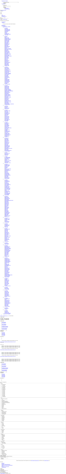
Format (2, 444)
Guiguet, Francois (7, 135)
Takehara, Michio (7, 280)
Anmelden (2, 458)
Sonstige (3, 420)
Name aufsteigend (4, 324)
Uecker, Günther (7, 288)
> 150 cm (3, 448)
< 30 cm (3, 445)
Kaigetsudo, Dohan (7, 164)
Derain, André (6, 96)
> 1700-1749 (3, 385)
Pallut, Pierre (6, 229)
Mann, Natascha (7, 199)
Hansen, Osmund (7, 140)
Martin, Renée (6, 201)
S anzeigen (6, 257)
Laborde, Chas (6, 180)
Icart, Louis (6, 153)
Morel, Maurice (7, 211)
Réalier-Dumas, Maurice (8, 248)
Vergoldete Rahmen (4, 454)
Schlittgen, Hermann (7, 260)
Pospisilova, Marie (7, 239)
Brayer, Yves (6, 58)
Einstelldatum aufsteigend (5, 326)
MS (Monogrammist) (7, 212)
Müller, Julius (6, 214)
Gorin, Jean (6, 132)
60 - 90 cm (3, 446)
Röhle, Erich (6, 254)
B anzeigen (6, 36)
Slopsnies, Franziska (7, 269)
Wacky (6, 299)
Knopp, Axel (6, 172)
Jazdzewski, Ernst (7, 159)
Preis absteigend (4, 364)
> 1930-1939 (3, 391)
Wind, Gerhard (6, 304)
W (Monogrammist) (7, 298)
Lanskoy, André (7, 183)
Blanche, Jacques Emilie (8, 48)
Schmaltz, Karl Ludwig (8, 261)
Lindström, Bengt (7, 190)
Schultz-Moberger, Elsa (8, 265)
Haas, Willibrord (7, 138)
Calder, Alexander (7, 68)
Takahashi (6, 279)
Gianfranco (6, 130)
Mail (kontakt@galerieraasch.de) (35, 460)
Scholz (6, 263)
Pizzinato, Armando (7, 237)
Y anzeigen (6, 307)
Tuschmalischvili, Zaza (7, 285)
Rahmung (2, 449)
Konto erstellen (7, 8)
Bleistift (3, 430)
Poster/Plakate (2, 441)
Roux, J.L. (6, 255)
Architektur (3, 400)
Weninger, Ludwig (7, 302)
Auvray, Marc (6, 34)
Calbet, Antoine (7, 67)
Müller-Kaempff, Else (7, 215)
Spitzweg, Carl (6, 273)
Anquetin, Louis (7, 33)
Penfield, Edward (7, 232)
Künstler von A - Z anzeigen (6, 26)
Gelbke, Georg (6, 126)
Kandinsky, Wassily (7, 165)
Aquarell (3, 423)
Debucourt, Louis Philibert (8, 90)
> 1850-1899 (3, 388)
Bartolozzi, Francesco (7, 39)
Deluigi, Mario (6, 93)
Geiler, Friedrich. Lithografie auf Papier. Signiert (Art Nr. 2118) (8, 341)
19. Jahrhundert (4, 386)
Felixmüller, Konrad (7, 113)
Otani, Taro (6, 226)
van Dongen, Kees (7, 104)
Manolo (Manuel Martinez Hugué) (9, 200)
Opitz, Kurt (6, 224)
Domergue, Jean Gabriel (8, 100)
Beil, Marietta (6, 43)
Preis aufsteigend (4, 322)
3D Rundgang (3, 15)
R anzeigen (6, 245)
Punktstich (3, 418)
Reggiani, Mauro (7, 249)
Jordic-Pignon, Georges (8, 162)
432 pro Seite (3, 335)
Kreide (2, 432)
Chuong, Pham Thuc (7, 81)
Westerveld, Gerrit (7, 303)
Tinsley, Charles (7, 283)
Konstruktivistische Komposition (6, 402)
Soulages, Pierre (7, 272)
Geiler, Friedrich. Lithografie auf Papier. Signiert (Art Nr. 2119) (8, 349)
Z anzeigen (6, 310)
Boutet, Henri (6, 56)
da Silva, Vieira (7, 258)
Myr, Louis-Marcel (7, 216)
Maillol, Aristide (7, 197)
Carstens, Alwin (7, 72)
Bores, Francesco (7, 52)
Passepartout (3, 452)
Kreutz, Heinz (6, 176)
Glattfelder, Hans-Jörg (7, 131)
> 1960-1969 (3, 393)
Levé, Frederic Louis (7, 188)
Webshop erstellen (2, 473)
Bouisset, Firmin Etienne (8, 54)
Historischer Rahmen (4, 450)
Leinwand (3, 438)
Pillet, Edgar (6, 236)
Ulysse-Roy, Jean (7, 289)
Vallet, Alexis (6, 291)
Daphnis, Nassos (7, 86)
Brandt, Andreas (7, 57)
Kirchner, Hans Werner (7, 170)
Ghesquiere (6, 129)
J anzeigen (6, 156)
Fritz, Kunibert (6, 120)
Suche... (1, 19)
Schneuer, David (7, 262)
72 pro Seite (3, 333)
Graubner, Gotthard (7, 133)
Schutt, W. (6, 266)
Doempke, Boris (7, 99)
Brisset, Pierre (6, 60)
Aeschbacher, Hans (7, 30)
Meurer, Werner (7, 205)
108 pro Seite (3, 375)
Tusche (3, 428)
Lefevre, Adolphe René (8, 184)
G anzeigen (6, 122)
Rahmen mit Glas (4, 453)
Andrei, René (6, 31)
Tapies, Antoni (6, 281)
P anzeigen (6, 228)
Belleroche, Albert (7, 44)
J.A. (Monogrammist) (7, 157)
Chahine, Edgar (7, 76)
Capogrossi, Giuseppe (7, 69)
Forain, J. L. (6, 115)
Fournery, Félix (7, 117)
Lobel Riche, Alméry (7, 191)
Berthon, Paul (6, 45)
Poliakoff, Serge (7, 238)
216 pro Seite (3, 334)
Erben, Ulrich (6, 106)
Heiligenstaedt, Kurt (7, 145)
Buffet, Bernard (7, 64)
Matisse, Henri (6, 203)
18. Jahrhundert (4, 384)
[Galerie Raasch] (3, 10)
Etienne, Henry (7, 108)
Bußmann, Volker (7, 65)
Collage (3, 424)
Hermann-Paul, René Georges (8, 148)
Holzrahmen (3, 451)
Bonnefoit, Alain (7, 51)
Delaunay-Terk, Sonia (7, 92)
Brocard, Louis (7, 61)
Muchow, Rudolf (7, 213)
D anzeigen (6, 85)
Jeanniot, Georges (7, 161)
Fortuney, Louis (7, 116)
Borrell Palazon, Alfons (8, 53)
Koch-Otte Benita (7, 173)
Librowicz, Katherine (7, 189)
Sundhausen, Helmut (7, 275)
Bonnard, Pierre (7, 50)
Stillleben (3, 407)
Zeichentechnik (3, 429)
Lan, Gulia (6, 182)
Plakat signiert (3, 442)
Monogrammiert (4, 412)
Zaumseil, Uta (6, 311)
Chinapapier (3, 436)
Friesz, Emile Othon (7, 119)
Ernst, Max (6, 107)
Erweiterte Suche (5, 19)
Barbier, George (7, 37)
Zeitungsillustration (4, 408)
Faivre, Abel (6, 111)
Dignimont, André (7, 98)
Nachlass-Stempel (4, 413)
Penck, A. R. (6, 231)
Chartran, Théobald (7, 77)
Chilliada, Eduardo (7, 79)
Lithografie (3, 417)
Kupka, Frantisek (7, 178)
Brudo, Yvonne (7, 63)
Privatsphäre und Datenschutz (5, 466)
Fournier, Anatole (7, 118)
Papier (2, 439)
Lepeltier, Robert (7, 187)
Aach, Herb (6, 28)
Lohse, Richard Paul (7, 193)
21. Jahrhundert (4, 396)
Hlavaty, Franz (6, 149)
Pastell (2, 427)
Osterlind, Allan (7, 225)
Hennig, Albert (6, 147)
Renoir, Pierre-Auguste (7, 250)
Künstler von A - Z (4, 16)
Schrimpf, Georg (7, 264)
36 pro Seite (3, 332)
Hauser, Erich (6, 144)
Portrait (3, 406)
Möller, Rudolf (6, 210)
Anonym (6, 32)
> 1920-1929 (3, 390)
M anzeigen (6, 196)
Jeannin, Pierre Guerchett (8, 160)
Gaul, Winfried (6, 124)
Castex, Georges (7, 74)
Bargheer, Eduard (7, 38)
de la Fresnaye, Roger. (7, 110)
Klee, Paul (6, 171)
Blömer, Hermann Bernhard (8, 49)
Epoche (2, 383)
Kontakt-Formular (46, 460)
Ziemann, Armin (7, 312)
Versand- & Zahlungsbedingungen (6, 464)
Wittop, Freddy (7, 305)
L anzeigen (6, 179)
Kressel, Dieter (6, 175)
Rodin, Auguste (7, 253)
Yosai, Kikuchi (6, 308)
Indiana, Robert (7, 154)
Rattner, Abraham (7, 247)
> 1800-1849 (3, 387)
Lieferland (4, 2)
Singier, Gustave (7, 268)
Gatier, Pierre (6, 123)
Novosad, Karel (7, 222)
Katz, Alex (6, 166)
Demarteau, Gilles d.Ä (7, 94)
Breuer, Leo (6, 59)
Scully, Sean (6, 267)
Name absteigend (4, 366)
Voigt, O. (6, 296)
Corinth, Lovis (6, 82)
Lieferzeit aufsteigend (4, 328)
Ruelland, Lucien (7, 256)
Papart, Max (6, 230)
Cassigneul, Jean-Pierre (8, 73)
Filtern (1, 455)
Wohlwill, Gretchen (7, 306)
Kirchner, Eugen (7, 169)
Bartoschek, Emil (7, 40)
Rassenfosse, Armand (7, 246)
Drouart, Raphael (7, 103)
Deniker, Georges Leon (8, 95)
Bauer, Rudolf (6, 42)
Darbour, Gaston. (7, 87)
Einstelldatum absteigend (5, 368)
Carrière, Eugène (7, 71)
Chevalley (6, 78)
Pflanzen (3, 405)
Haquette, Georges (7, 142)
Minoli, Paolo (6, 208)
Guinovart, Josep (7, 136)
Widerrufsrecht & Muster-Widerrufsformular (7, 465)
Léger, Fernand (7, 185)
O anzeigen (6, 223)
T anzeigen (6, 278)
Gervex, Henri (6, 128)
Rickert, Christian (7, 251)
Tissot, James (6, 284)
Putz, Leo (6, 240)
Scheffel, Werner (7, 259)
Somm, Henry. (6, 270)
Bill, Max (6, 47)
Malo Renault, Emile (7, 198)
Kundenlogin (3, 3)
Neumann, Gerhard (7, 218)
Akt (2, 399)
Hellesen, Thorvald (7, 146)
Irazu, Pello (6, 155)
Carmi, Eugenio (7, 70)
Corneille (6, 83)
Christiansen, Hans (7, 80)
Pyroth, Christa (7, 241)
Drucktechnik (2, 415)
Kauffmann (6, 167)
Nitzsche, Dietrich (7, 221)
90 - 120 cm (3, 447)
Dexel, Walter (6, 97)
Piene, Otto (6, 235)
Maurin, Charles (7, 204)
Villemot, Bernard (7, 294)
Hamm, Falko (6, 139)
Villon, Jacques (7, 295)
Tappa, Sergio (6, 282)
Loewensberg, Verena (7, 192)
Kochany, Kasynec (7, 174)
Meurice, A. (6, 206)
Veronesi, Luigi (7, 293)
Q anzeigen (6, 242)
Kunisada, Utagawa (7, 177)
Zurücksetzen (4, 455)
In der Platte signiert (4, 411)
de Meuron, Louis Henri (8, 89)
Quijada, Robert (7, 243)
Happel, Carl (6, 141)
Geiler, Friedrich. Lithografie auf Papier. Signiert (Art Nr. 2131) (8, 356)
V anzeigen (6, 290)
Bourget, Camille (7, 55)
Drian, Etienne (6, 102)
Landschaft (3, 403)
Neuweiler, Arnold (7, 219)
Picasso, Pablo (6, 234)
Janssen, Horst (6, 158)
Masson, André (7, 202)
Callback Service (4, 467)
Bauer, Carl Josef (7, 41)
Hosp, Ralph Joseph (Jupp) (8, 150)
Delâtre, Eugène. (7, 91)
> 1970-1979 (3, 394)
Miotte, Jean (6, 209)
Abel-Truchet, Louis (7, 29)
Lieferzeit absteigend (4, 370)
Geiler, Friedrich (7, 125)
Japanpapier (3, 435)
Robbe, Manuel (7, 252)
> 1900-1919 (3, 389)
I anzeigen (6, 152)
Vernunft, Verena (7, 292)
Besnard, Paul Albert (7, 46)
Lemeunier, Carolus (7, 186)
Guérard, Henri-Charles (8, 134)
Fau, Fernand (6, 112)
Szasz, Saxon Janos (7, 276)
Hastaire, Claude (7, 143)
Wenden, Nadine (7, 301)
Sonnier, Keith (6, 271)
